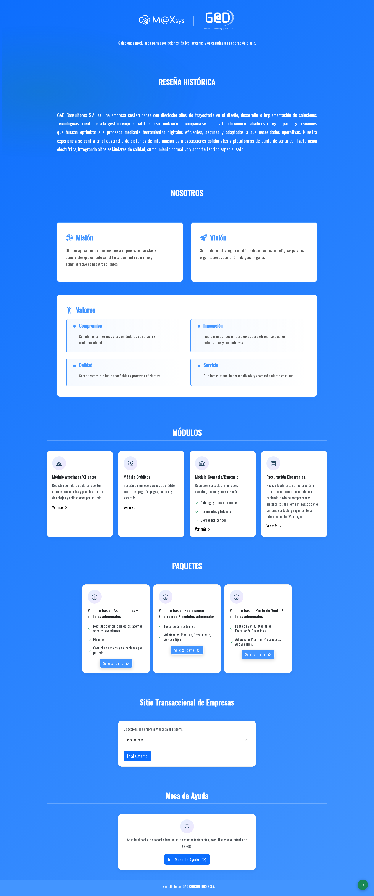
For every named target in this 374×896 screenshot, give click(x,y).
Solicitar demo (113, 663)
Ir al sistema (137, 756)
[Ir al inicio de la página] (363, 885)
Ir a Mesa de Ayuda (184, 859)
